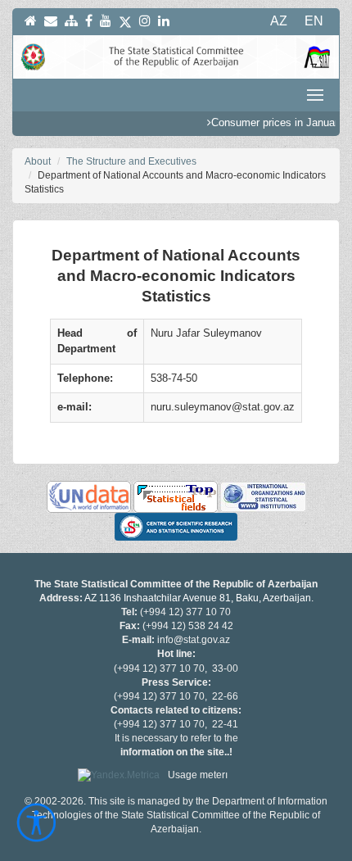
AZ (278, 21)
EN (314, 21)
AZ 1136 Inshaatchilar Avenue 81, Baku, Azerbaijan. (199, 598)
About (38, 161)
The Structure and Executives (131, 161)
